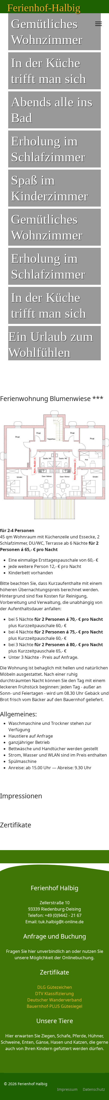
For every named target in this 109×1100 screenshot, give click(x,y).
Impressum (67, 1089)
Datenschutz (94, 1089)
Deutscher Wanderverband (54, 1000)
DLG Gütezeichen (54, 987)
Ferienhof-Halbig (43, 8)
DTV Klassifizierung (54, 993)
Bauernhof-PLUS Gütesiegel (54, 1006)
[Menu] (98, 24)
